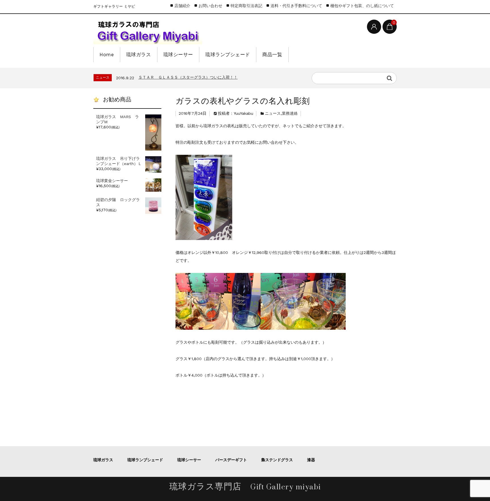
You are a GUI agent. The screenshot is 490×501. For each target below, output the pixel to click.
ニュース (273, 113)
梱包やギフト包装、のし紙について (362, 5)
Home (107, 54)
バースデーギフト (231, 460)
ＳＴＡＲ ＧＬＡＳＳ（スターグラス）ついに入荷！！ (188, 77)
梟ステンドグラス (277, 460)
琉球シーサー (178, 54)
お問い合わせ (210, 5)
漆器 (311, 460)
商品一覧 (272, 54)
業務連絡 (290, 113)
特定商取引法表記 (246, 5)
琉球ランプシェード (227, 54)
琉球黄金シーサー (112, 180)
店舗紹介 (182, 5)
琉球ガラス (138, 54)
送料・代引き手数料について (296, 5)
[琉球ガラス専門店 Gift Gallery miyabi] (147, 31)
